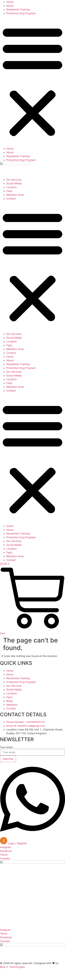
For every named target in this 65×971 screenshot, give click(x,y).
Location (11, 187)
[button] (32, 81)
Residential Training (18, 9)
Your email (6, 747)
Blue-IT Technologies (12, 966)
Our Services (13, 179)
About (10, 5)
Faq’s (9, 191)
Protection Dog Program (21, 13)
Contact (11, 198)
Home (9, 1)
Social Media (14, 183)
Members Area (15, 194)
